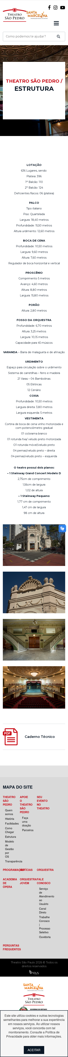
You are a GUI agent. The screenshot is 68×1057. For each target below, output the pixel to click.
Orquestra (42, 870)
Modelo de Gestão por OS (9, 848)
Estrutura (9, 837)
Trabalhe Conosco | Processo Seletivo (43, 924)
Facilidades (9, 823)
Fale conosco (42, 881)
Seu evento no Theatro (42, 802)
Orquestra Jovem (25, 881)
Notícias (25, 870)
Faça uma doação (26, 821)
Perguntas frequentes (8, 947)
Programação (8, 870)
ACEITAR (34, 1050)
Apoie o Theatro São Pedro (25, 804)
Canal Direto (42, 910)
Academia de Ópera (8, 883)
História (9, 819)
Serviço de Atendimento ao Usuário (43, 896)
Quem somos (9, 812)
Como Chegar (9, 830)
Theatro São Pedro (8, 800)
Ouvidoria (43, 937)
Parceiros (26, 830)
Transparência (9, 861)
